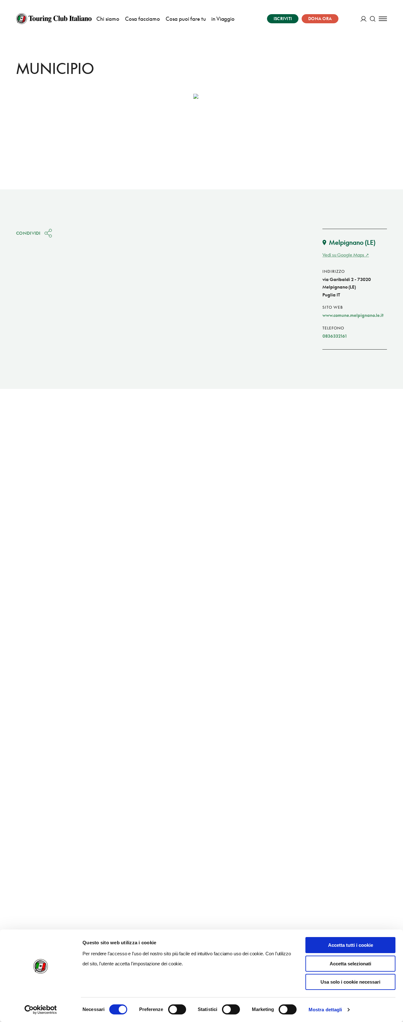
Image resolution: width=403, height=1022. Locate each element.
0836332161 (334, 336)
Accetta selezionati (350, 963)
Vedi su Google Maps (343, 254)
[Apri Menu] (383, 19)
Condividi (28, 233)
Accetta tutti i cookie (350, 945)
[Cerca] (373, 19)
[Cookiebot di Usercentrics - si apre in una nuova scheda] (40, 1009)
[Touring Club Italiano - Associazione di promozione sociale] (54, 18)
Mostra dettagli (325, 1009)
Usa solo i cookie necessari (350, 982)
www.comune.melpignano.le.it (352, 315)
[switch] (177, 1009)
